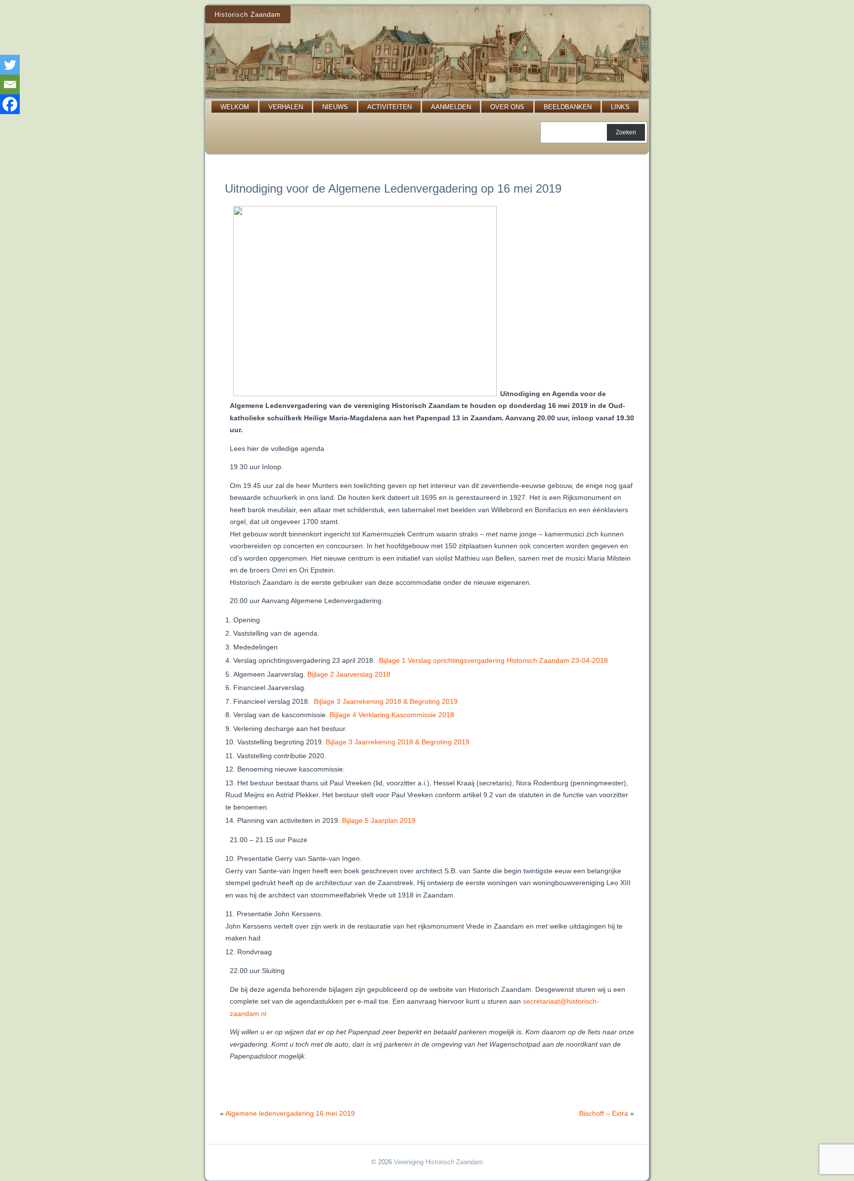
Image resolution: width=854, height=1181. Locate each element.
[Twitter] (10, 65)
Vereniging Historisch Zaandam (438, 1162)
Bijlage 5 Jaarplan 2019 (379, 820)
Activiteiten (389, 107)
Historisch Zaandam (247, 14)
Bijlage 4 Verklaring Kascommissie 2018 (392, 715)
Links (620, 107)
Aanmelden (451, 107)
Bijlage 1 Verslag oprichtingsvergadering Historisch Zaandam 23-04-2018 (493, 660)
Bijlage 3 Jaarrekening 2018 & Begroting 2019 (386, 701)
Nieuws (335, 107)
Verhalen (285, 107)
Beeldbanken (568, 107)
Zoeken (626, 132)
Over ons (507, 107)
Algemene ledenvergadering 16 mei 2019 (290, 1113)
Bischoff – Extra (603, 1113)
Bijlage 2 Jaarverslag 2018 (348, 674)
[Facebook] (10, 104)
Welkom (234, 107)
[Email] (10, 84)
